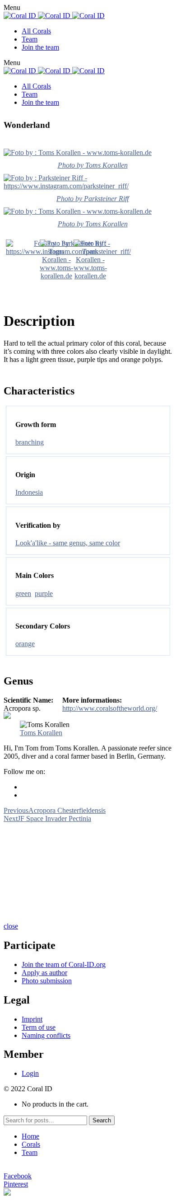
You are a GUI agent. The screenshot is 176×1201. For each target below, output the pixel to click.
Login (30, 1073)
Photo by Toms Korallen (93, 165)
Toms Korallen (41, 733)
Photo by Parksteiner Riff (92, 198)
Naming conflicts (46, 1035)
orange (25, 643)
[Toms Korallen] (56, 276)
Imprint (32, 1019)
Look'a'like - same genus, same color (67, 543)
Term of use (39, 1027)
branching (29, 442)
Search (102, 1120)
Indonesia (29, 492)
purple (44, 593)
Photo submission (47, 981)
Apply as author (44, 972)
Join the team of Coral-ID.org (64, 964)
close (11, 926)
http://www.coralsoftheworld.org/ (109, 708)
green (23, 593)
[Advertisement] (88, 871)
